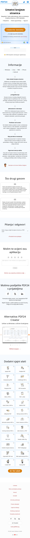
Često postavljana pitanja (15, 489)
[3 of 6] (14, 345)
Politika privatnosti (15, 511)
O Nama (15, 485)
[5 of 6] (17, 345)
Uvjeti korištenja (15, 507)
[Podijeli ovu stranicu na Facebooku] (8, 294)
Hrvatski (16, 523)
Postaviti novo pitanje (15, 236)
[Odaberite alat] (28, 2)
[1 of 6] (10, 345)
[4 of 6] (16, 345)
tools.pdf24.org (15, 526)
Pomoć (15, 492)
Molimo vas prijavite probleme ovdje (14, 273)
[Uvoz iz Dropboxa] (27, 42)
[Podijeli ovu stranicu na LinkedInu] (22, 294)
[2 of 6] (12, 345)
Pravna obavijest (15, 504)
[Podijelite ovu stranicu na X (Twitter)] (15, 294)
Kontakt (15, 495)
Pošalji (15, 268)
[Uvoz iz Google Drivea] (24, 42)
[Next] (29, 334)
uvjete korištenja (23, 36)
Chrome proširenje (15, 500)
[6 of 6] (19, 345)
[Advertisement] (15, 50)
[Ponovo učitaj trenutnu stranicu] (15, 3)
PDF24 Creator (14, 349)
